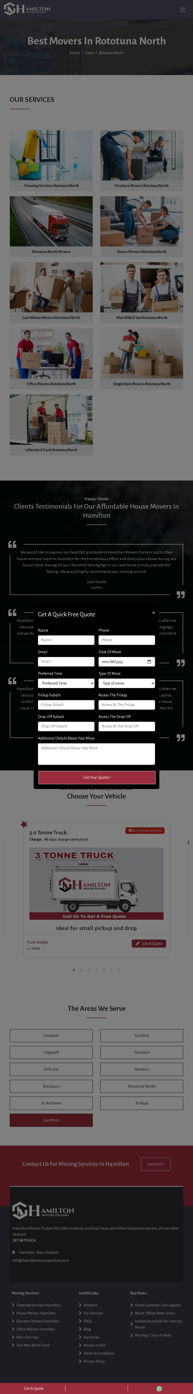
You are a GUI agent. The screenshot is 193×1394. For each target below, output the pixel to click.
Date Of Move (110, 652)
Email (42, 652)
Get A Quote (33, 1388)
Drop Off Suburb (51, 717)
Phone (104, 630)
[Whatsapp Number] (159, 1388)
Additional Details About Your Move (66, 738)
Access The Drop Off (115, 717)
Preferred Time (50, 674)
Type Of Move (110, 674)
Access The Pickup (113, 695)
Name (43, 630)
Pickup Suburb (49, 695)
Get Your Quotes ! (97, 777)
